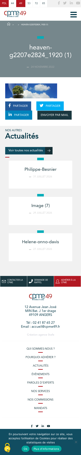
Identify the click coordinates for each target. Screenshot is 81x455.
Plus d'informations (46, 448)
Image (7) (40, 206)
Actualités (40, 366)
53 (29, 3)
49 (20, 3)
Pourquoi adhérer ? (40, 357)
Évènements (40, 374)
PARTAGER (20, 106)
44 (12, 3)
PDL (4, 3)
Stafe (51, 334)
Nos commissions (40, 399)
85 (43, 3)
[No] (76, 442)
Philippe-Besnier (40, 169)
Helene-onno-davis (40, 242)
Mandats (40, 408)
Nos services (40, 391)
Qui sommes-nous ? (41, 349)
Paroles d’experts (40, 383)
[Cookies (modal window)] (7, 448)
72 (36, 3)
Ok (25, 448)
